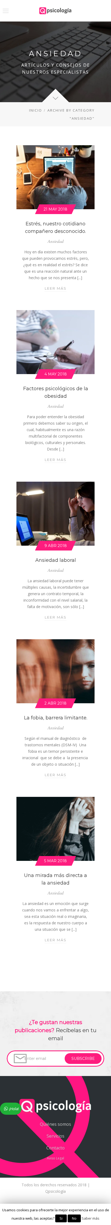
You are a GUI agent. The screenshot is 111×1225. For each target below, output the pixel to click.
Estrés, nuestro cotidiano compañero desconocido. (55, 227)
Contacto (55, 1148)
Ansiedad (56, 241)
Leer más (56, 289)
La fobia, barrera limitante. (55, 718)
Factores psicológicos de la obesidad (55, 392)
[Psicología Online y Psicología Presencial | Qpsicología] (55, 11)
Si (61, 1218)
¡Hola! (14, 1108)
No (74, 1218)
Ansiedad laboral (55, 560)
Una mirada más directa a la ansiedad (55, 879)
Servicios (55, 1136)
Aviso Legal (55, 1158)
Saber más (90, 1218)
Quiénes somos (55, 1124)
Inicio (35, 110)
